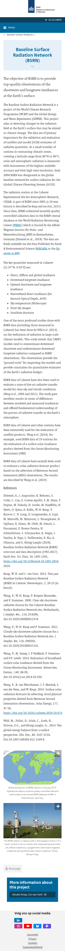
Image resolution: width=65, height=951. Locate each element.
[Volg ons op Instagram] (18, 926)
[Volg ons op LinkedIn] (18, 920)
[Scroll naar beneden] (32, 67)
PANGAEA (41, 248)
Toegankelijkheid (32, 947)
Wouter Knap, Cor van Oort (27, 894)
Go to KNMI (55, 19)
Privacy (32, 938)
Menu (11, 27)
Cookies (32, 943)
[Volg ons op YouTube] (28, 926)
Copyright (32, 934)
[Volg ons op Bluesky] (37, 926)
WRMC (17, 225)
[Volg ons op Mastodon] (47, 926)
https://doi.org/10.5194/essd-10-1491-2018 (30, 561)
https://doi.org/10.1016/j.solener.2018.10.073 (32, 713)
